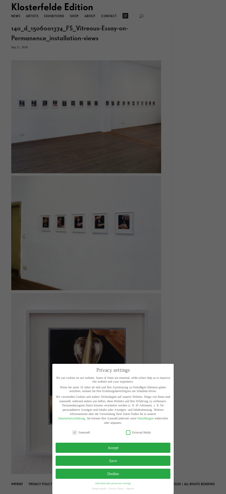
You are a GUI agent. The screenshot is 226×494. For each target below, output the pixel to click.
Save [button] (113, 460)
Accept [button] (113, 447)
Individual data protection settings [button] (113, 483)
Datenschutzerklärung (71, 418)
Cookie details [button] (99, 488)
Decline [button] (113, 473)
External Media (141, 432)
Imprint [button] (130, 488)
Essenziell (84, 432)
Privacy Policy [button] (116, 488)
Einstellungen (145, 418)
